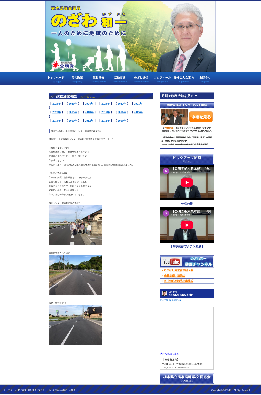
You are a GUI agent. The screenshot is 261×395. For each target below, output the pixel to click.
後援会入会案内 (183, 78)
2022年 (122, 103)
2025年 (73, 103)
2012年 (89, 120)
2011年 (105, 120)
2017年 (105, 112)
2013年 (73, 120)
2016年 (122, 112)
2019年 (73, 112)
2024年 (89, 103)
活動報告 (98, 78)
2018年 (89, 112)
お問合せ (205, 78)
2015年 (138, 112)
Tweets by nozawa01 (172, 299)
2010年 (122, 120)
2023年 (105, 103)
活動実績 (119, 78)
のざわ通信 (141, 78)
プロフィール (162, 78)
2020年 (56, 112)
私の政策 (77, 78)
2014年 (56, 120)
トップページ (56, 78)
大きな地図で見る (169, 353)
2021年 (138, 103)
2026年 (56, 103)
